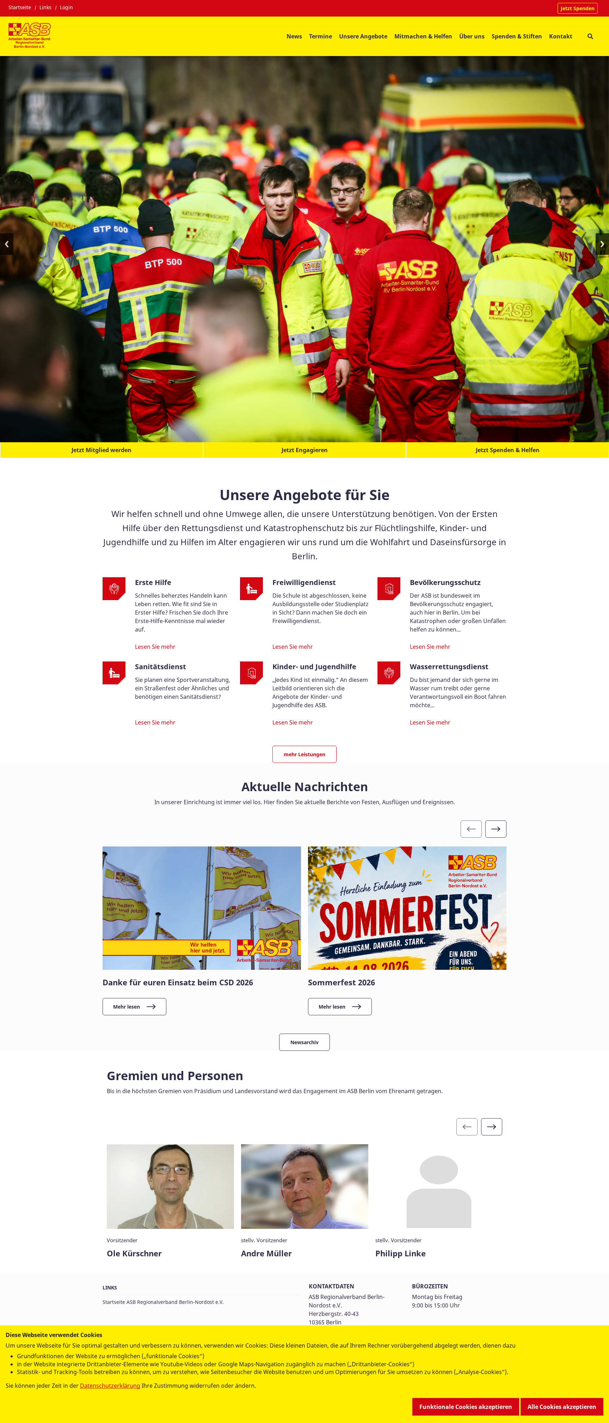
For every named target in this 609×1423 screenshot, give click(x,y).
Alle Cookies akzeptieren (562, 1407)
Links (45, 7)
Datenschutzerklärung (110, 1386)
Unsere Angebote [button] (363, 36)
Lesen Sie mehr (155, 641)
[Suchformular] (590, 36)
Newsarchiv (304, 1037)
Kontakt (560, 36)
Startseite (19, 7)
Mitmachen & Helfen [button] (423, 36)
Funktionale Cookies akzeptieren (465, 1407)
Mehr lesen (126, 1001)
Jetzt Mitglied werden (101, 445)
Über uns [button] (472, 36)
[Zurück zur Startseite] (30, 36)
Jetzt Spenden (578, 8)
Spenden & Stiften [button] (517, 36)
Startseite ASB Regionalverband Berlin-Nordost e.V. (163, 1296)
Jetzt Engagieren (305, 445)
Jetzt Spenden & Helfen (508, 445)
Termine (320, 36)
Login (66, 7)
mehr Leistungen (304, 749)
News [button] (294, 36)
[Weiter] (495, 823)
